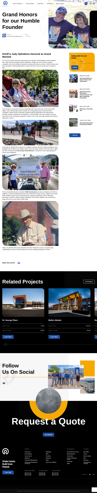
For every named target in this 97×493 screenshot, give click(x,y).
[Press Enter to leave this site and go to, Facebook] (9, 383)
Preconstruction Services (73, 451)
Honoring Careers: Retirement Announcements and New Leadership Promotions (86, 95)
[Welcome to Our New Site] (73, 108)
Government (27, 451)
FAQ (84, 458)
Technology (69, 461)
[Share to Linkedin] (19, 263)
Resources (49, 3)
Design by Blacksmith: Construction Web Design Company (66, 491)
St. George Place (10, 320)
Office (47, 453)
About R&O (40, 3)
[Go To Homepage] (5, 451)
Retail (47, 460)
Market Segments (71, 453)
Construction (70, 456)
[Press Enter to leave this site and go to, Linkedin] (4, 383)
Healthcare (27, 458)
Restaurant (48, 458)
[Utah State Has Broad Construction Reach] (73, 122)
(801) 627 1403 (28, 473)
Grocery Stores (28, 456)
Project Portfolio (30, 3)
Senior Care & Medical (51, 462)
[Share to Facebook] (22, 262)
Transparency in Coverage (87, 463)
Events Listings (87, 456)
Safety (68, 463)
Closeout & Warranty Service (72, 459)
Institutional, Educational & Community (31, 463)
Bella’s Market (54, 320)
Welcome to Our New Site (86, 109)
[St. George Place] (23, 302)
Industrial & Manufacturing (31, 460)
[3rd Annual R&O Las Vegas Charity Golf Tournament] (73, 78)
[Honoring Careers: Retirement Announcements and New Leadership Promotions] (73, 93)
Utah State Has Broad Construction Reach (86, 123)
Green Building (28, 453)
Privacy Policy (47, 491)
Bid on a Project (60, 3)
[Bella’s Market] (69, 302)
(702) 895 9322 (42, 473)
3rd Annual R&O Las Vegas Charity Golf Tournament (86, 79)
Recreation (48, 456)
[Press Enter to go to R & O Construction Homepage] (5, 3)
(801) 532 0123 (55, 473)
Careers (85, 453)
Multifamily (48, 451)
